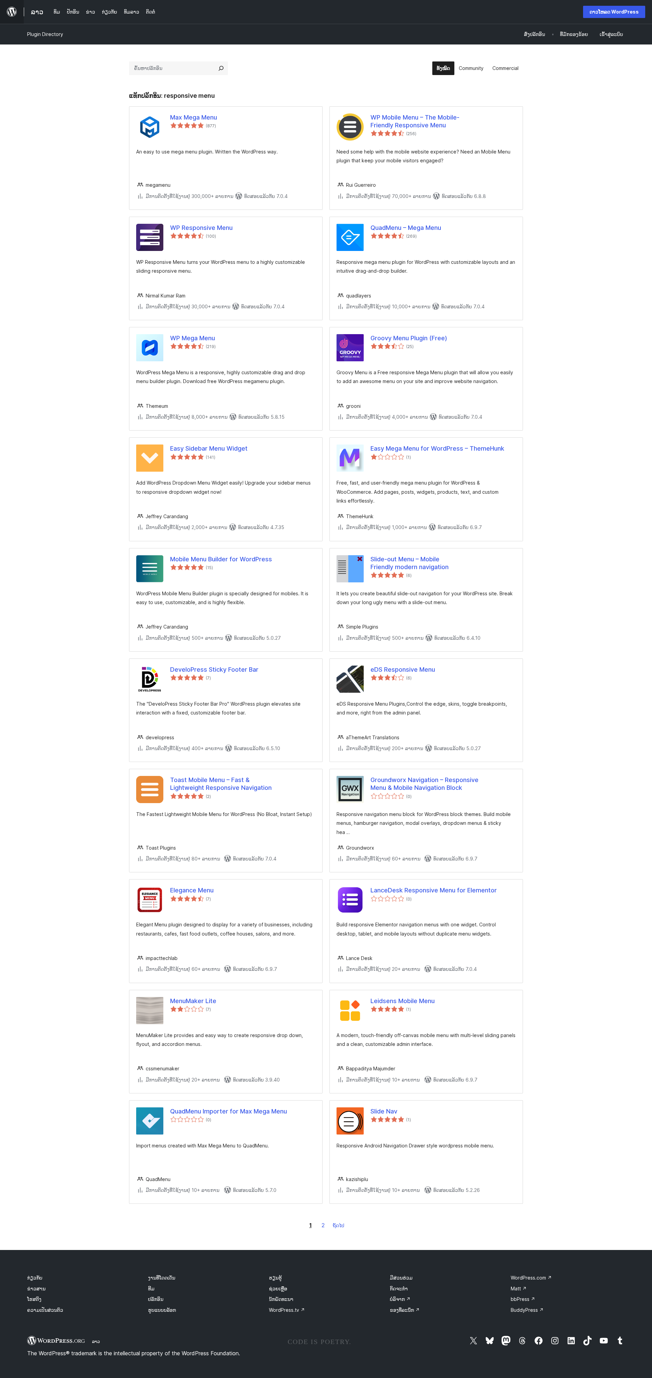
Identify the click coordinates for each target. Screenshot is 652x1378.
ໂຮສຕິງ (34, 1299)
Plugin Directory (45, 34)
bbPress (523, 1299)
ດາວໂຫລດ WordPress (614, 12)
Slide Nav (383, 1111)
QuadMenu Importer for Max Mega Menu (228, 1111)
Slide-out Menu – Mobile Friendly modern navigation (409, 563)
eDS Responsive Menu (402, 669)
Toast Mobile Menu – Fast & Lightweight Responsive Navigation (221, 783)
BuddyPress (527, 1310)
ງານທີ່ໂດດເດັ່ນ (161, 1278)
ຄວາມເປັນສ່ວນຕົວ (45, 1310)
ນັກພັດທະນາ (281, 1299)
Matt (519, 1288)
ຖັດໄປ (338, 1225)
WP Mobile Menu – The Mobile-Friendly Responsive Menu (414, 121)
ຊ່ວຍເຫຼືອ (278, 1288)
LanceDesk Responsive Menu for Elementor (433, 890)
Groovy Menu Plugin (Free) (408, 338)
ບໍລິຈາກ (400, 1299)
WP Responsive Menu (201, 227)
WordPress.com (531, 1278)
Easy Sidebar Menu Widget (209, 448)
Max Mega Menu (193, 117)
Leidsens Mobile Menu (402, 1000)
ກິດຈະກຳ (399, 1288)
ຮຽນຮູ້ (275, 1278)
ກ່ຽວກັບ (34, 1278)
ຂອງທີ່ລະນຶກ (405, 1310)
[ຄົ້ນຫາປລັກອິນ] (221, 68)
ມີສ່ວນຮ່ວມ (401, 1278)
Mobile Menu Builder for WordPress (221, 559)
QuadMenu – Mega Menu (405, 227)
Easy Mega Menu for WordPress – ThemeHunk (437, 448)
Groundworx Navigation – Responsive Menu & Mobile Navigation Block (424, 783)
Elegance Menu (192, 890)
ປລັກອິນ (155, 1299)
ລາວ (96, 1341)
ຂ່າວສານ (36, 1288)
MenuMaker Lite (193, 1000)
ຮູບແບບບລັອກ (162, 1310)
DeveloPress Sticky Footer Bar (214, 669)
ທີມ (151, 1288)
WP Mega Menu (192, 338)
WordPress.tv (287, 1310)
